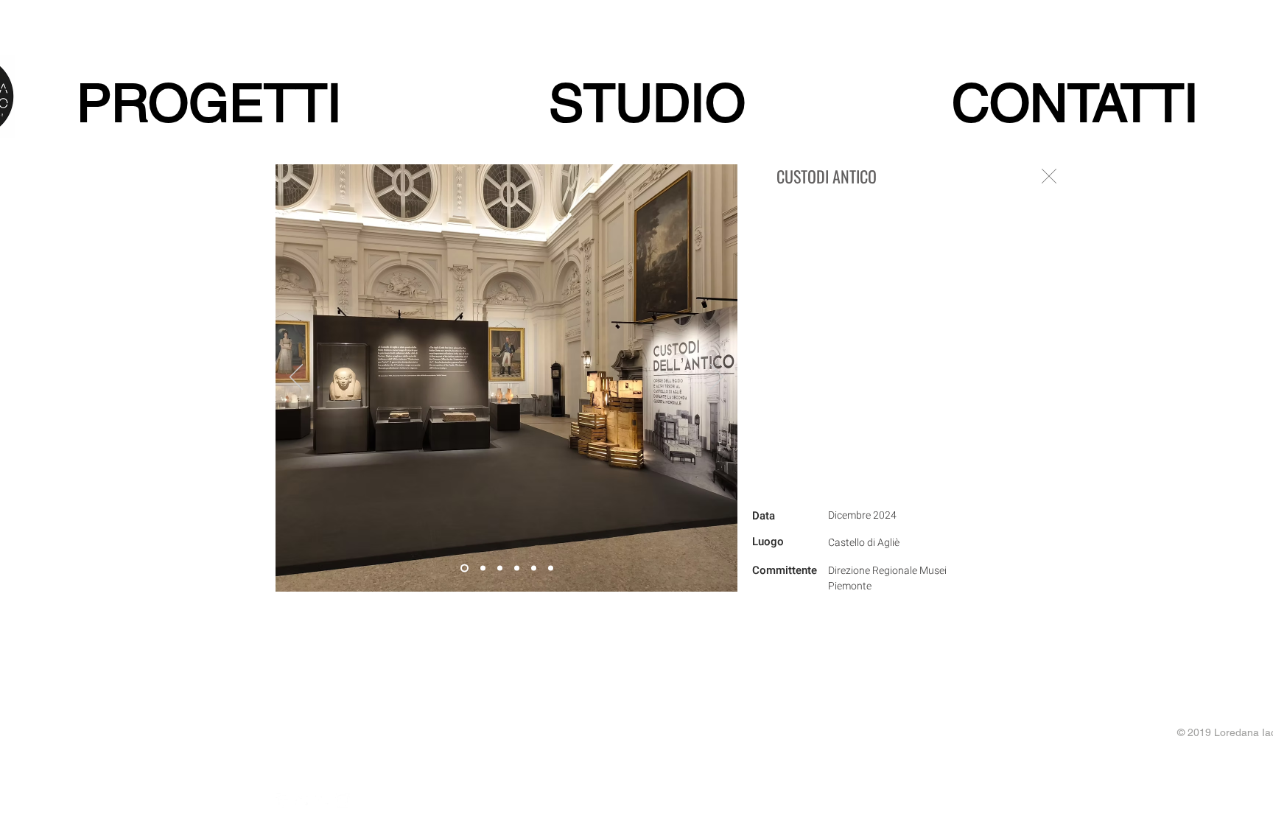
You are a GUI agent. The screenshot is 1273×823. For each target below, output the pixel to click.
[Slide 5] (533, 568)
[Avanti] (716, 378)
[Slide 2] (482, 568)
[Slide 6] (550, 568)
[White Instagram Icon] (342, 800)
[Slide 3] (499, 568)
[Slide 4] (516, 568)
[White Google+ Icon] (322, 800)
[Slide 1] (464, 568)
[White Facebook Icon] (283, 800)
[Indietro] (296, 378)
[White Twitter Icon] (302, 800)
